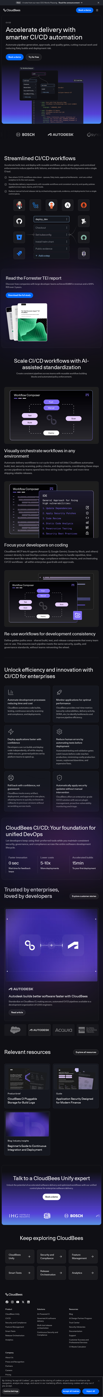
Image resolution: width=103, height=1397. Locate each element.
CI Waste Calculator (77, 1347)
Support (72, 1335)
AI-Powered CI (43, 1314)
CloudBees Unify (12, 1314)
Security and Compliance (15, 1323)
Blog (71, 1314)
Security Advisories (77, 1327)
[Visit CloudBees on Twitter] (23, 1302)
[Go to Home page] (11, 10)
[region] (51, 1386)
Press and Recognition (14, 1362)
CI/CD (8, 1318)
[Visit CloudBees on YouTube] (17, 1302)
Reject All (91, 1391)
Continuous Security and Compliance (47, 1333)
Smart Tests (10, 1331)
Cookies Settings (11, 1391)
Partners (9, 1366)
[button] (15, 1030)
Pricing (8, 1375)
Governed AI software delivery (46, 1319)
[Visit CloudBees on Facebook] (7, 1302)
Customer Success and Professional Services (79, 1341)
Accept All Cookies (71, 1391)
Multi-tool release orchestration (44, 1326)
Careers (8, 1370)
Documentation (75, 1331)
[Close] (99, 1381)
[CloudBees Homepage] (13, 1294)
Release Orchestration (14, 1335)
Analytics (9, 1340)
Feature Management (14, 1327)
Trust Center (74, 1323)
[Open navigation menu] (97, 10)
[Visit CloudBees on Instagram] (12, 1302)
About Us (9, 1357)
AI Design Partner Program (80, 1318)
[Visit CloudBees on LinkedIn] (28, 1302)
